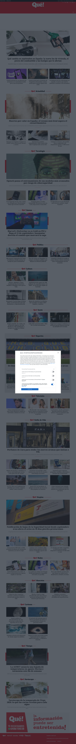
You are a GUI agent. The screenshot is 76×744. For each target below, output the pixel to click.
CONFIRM (30, 389)
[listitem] (38, 369)
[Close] (58, 353)
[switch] (52, 372)
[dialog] (38, 372)
